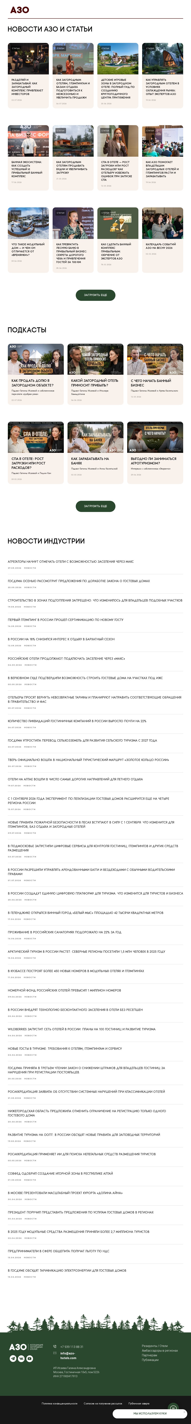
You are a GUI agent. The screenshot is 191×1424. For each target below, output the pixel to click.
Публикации (150, 1360)
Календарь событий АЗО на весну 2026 (161, 246)
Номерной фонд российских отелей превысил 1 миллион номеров (64, 990)
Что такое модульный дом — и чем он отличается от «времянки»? (28, 249)
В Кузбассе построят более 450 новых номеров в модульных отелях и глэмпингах (76, 971)
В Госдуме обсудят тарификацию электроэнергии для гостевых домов (67, 1270)
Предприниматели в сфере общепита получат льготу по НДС (58, 1251)
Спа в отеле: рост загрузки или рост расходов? (29, 463)
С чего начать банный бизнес (151, 383)
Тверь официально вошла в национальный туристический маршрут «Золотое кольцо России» (88, 760)
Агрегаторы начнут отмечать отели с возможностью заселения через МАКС (71, 562)
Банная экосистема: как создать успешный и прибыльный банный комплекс (27, 169)
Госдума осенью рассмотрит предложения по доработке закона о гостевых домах (79, 581)
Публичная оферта (139, 1403)
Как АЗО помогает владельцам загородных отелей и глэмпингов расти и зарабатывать (162, 169)
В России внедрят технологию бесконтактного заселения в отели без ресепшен (75, 1010)
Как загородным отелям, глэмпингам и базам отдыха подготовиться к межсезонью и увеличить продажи (73, 88)
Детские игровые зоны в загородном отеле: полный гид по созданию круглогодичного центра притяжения (118, 88)
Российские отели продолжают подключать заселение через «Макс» (66, 659)
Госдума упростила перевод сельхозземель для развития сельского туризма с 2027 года (82, 740)
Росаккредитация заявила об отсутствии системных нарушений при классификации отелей (86, 1092)
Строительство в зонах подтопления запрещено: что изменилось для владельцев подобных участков (95, 600)
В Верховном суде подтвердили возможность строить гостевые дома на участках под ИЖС (85, 678)
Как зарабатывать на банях (90, 461)
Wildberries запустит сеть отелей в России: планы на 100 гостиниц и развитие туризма (82, 1029)
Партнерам (149, 1355)
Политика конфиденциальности (59, 1403)
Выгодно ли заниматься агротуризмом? (153, 461)
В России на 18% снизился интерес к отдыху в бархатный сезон (61, 639)
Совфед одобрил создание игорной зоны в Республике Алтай (60, 1173)
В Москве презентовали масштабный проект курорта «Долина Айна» (65, 1193)
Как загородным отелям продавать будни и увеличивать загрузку (71, 167)
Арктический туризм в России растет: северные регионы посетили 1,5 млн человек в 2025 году (86, 952)
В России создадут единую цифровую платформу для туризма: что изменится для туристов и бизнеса (95, 893)
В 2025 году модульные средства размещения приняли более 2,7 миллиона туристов (78, 1232)
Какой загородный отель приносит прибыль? (94, 383)
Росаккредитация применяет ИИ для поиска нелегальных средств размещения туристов (82, 1154)
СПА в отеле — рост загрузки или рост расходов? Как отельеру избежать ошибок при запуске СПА (116, 170)
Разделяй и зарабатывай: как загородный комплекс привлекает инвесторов (27, 87)
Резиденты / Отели (155, 1346)
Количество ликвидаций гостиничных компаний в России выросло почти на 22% (77, 721)
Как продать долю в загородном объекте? (33, 383)
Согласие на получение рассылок (103, 1403)
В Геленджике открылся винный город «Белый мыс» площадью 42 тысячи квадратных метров (85, 913)
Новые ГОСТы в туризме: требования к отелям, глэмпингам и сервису (65, 1049)
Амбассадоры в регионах (160, 1350)
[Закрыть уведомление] (184, 1412)
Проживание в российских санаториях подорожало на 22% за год (64, 932)
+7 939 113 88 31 (72, 1347)
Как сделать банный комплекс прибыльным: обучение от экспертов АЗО (116, 251)
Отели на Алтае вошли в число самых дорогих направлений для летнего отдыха (75, 779)
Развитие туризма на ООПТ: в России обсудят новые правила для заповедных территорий (84, 1135)
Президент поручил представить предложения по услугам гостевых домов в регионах (81, 1212)
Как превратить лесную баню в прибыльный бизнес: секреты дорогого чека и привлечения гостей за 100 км (71, 253)
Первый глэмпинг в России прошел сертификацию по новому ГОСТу (65, 620)
